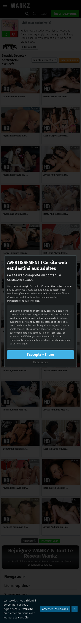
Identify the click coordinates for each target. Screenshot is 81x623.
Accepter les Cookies (55, 609)
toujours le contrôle (16, 617)
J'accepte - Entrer (40, 354)
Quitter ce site (40, 362)
